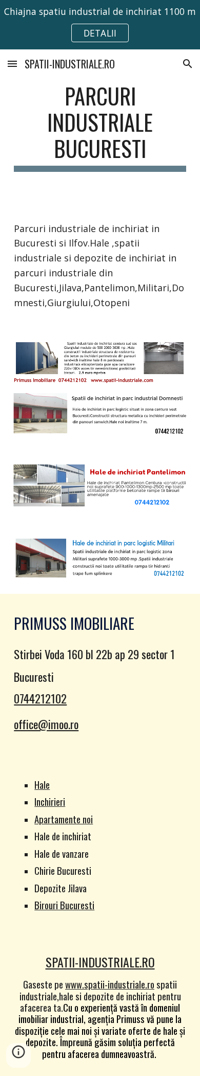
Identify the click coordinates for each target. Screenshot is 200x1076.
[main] (100, 127)
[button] (12, 63)
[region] (100, 24)
